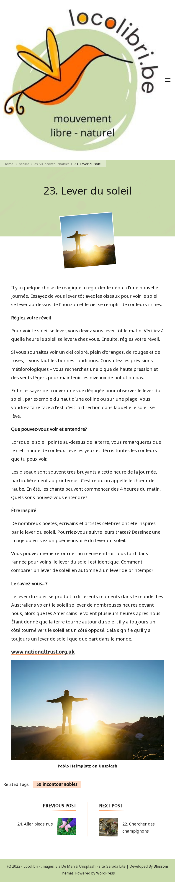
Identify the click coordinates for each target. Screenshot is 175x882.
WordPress (105, 872)
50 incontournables (56, 784)
